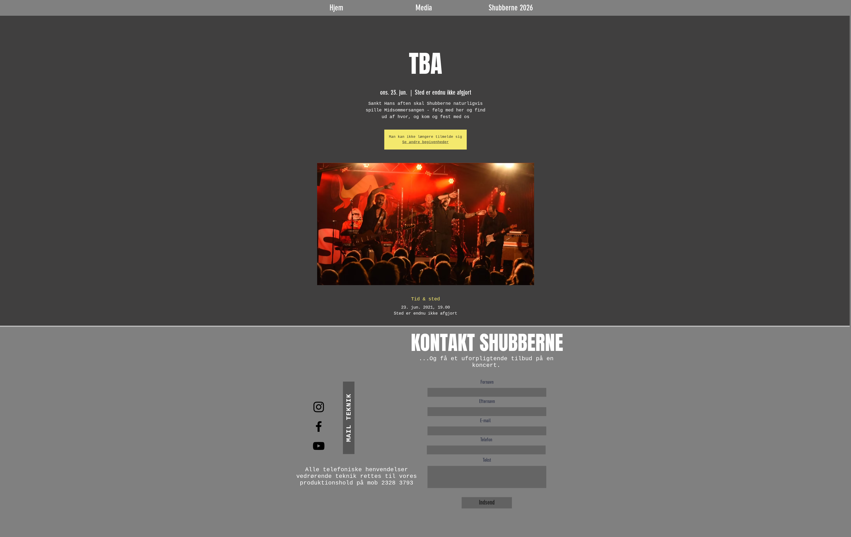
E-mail (485, 420)
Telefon (486, 439)
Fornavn (487, 382)
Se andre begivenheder (425, 142)
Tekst (487, 460)
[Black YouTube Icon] (319, 446)
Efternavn (487, 401)
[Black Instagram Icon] (319, 407)
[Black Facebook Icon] (319, 426)
